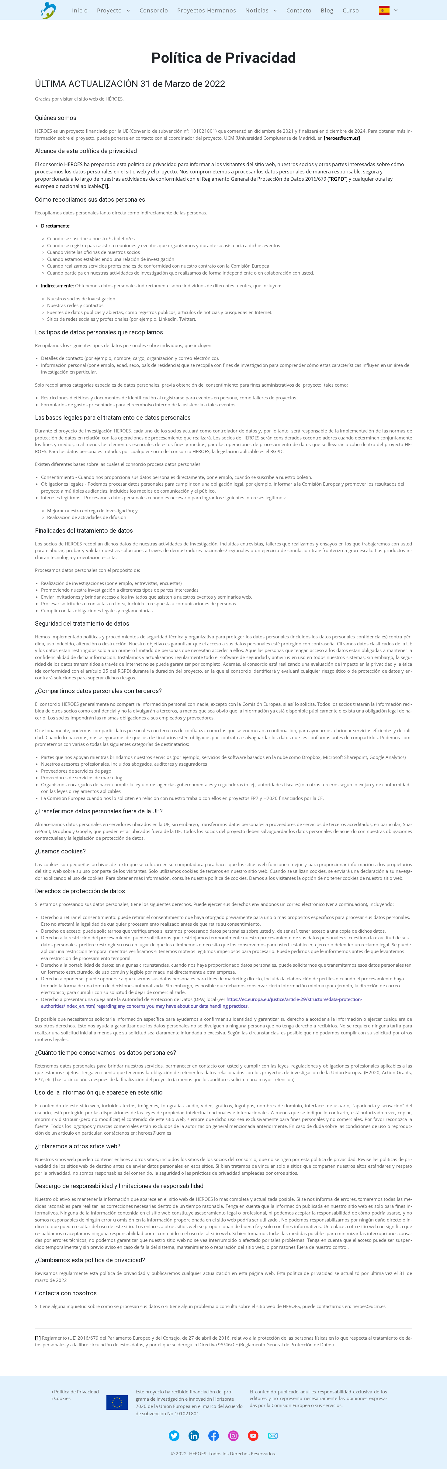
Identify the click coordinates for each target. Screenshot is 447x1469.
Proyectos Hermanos (206, 10)
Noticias (257, 10)
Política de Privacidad (76, 1392)
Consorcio (154, 10)
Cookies (62, 1398)
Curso (351, 10)
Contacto (299, 10)
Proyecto (109, 10)
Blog (327, 10)
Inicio (80, 10)
